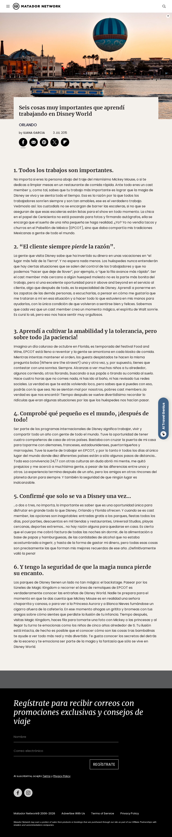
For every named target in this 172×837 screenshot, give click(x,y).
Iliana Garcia (34, 133)
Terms (47, 776)
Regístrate (104, 764)
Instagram (28, 793)
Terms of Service (102, 813)
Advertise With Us (73, 813)
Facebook (18, 793)
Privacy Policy (61, 776)
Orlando (28, 124)
